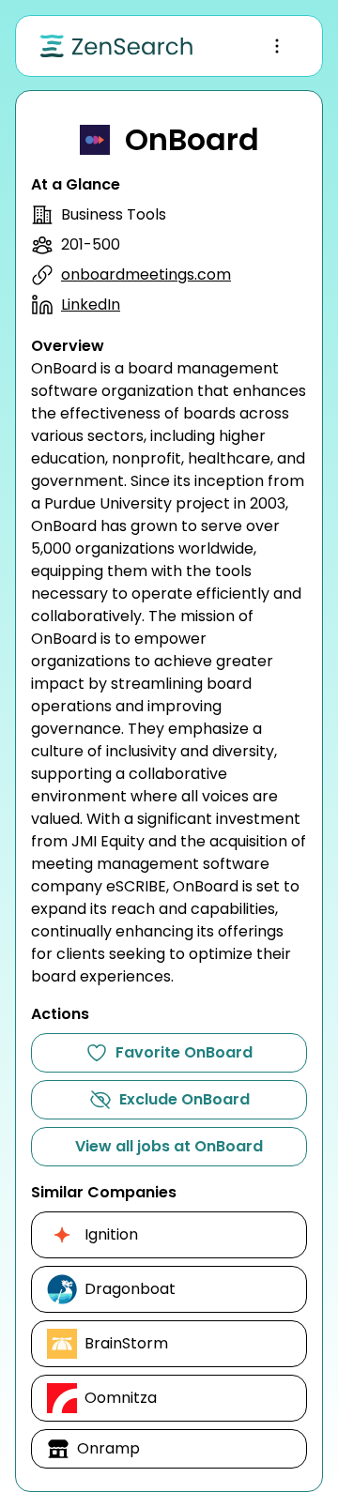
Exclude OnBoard (184, 1099)
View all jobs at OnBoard (169, 1146)
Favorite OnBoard (184, 1052)
